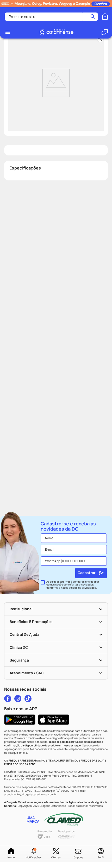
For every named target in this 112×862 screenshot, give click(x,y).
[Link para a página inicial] (12, 10)
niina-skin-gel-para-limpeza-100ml (42, 9)
